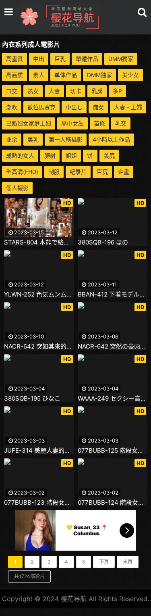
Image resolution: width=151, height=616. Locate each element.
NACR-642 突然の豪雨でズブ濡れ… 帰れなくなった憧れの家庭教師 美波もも (112, 346)
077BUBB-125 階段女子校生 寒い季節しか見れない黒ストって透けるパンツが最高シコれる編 (112, 450)
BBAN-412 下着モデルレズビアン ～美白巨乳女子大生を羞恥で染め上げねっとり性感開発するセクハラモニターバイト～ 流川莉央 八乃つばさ (112, 294)
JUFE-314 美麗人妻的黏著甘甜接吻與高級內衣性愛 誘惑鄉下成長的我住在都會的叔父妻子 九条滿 (39, 450)
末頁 (127, 562)
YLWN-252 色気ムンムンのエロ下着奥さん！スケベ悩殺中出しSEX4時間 (39, 294)
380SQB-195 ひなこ (32, 398)
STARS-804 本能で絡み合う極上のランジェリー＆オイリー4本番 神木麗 (39, 242)
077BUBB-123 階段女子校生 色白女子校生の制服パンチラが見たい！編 (39, 502)
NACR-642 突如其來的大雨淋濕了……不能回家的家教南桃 (39, 346)
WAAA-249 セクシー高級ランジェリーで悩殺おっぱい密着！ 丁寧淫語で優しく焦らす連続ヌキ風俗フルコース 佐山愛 (112, 398)
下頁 (104, 562)
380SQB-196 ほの (103, 242)
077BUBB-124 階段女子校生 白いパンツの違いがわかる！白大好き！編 (112, 502)
